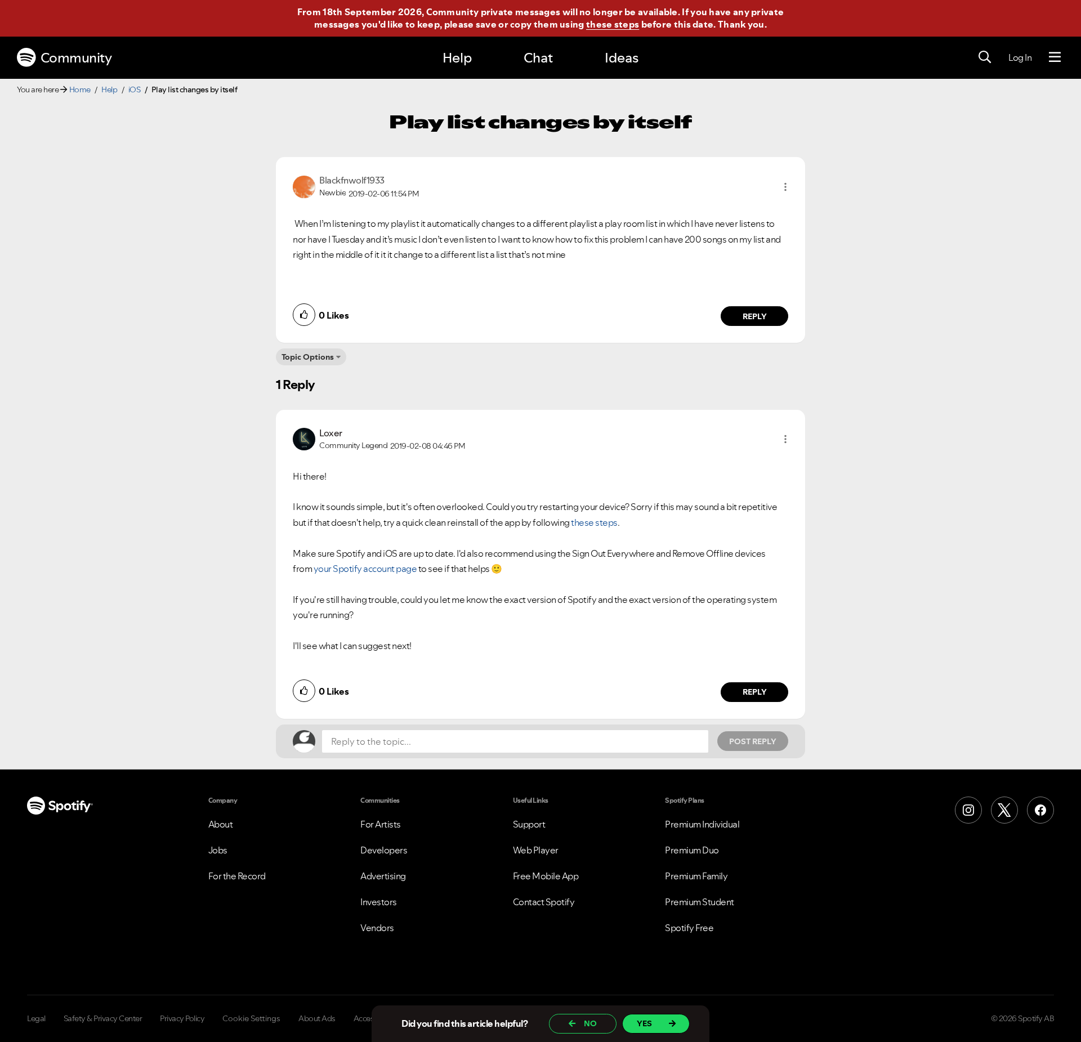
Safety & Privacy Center (103, 1018)
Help (457, 57)
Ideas (621, 57)
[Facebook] (1040, 810)
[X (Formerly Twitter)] (1004, 810)
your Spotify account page (365, 568)
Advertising (383, 876)
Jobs (217, 850)
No (590, 1023)
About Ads (317, 1018)
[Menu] (1055, 57)
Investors (378, 902)
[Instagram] (968, 810)
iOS (134, 89)
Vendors (377, 928)
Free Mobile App (546, 876)
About (220, 824)
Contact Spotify (544, 902)
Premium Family (696, 876)
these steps (612, 24)
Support (529, 824)
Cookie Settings (251, 1018)
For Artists (380, 824)
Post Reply (752, 741)
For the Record (237, 876)
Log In (1019, 57)
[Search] (984, 57)
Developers (383, 850)
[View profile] (304, 186)
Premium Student (699, 902)
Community (76, 57)
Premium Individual (702, 824)
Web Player (536, 850)
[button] (785, 186)
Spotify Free (689, 928)
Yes (644, 1023)
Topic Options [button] (308, 357)
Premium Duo (692, 850)
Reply (755, 316)
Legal (36, 1018)
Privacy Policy (182, 1018)
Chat (538, 57)
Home (80, 89)
